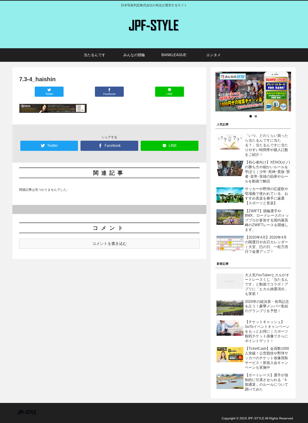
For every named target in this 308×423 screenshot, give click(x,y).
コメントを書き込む (109, 243)
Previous (207, 90)
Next (299, 90)
